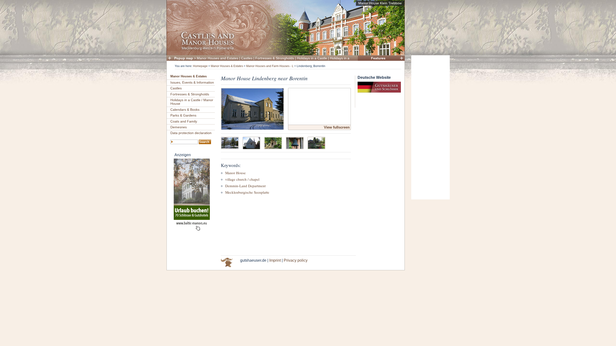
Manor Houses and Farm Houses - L (270, 66)
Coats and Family (183, 121)
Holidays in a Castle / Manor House (191, 101)
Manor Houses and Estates (217, 58)
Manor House (235, 172)
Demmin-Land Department (245, 185)
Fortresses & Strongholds (274, 58)
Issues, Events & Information (192, 82)
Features (378, 58)
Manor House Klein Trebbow (380, 3)
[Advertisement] (430, 127)
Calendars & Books (184, 109)
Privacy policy (296, 260)
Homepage (200, 66)
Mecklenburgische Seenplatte (247, 192)
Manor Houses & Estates (227, 66)
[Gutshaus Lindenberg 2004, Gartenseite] (229, 142)
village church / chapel (242, 179)
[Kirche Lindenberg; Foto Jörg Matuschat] (251, 142)
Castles (246, 58)
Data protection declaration (191, 133)
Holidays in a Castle (312, 58)
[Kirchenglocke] (294, 142)
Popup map (183, 58)
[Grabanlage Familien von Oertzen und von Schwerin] (316, 142)
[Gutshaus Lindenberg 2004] (252, 108)
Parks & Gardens (183, 115)
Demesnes (178, 127)
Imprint (275, 260)
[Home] (284, 49)
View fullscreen (337, 127)
